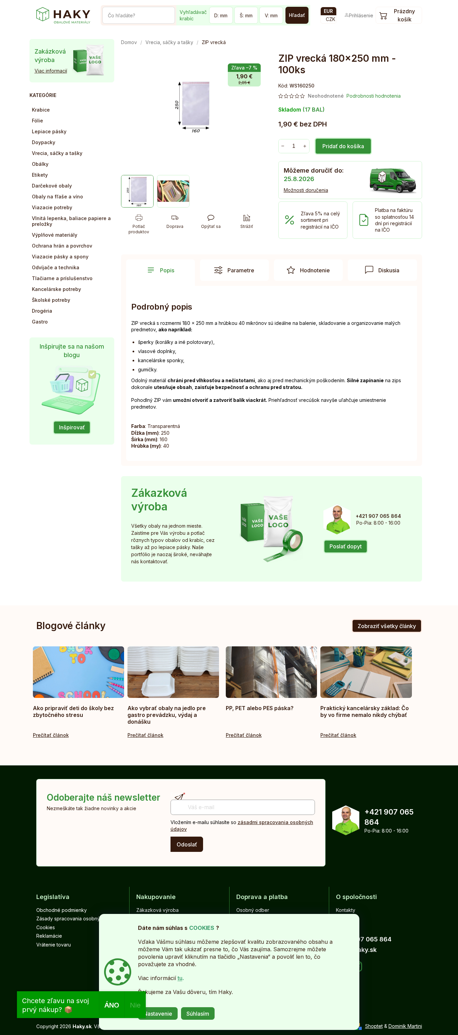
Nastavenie (157, 1013)
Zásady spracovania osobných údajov (79, 918)
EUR (328, 11)
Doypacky (43, 142)
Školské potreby (51, 300)
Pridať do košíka (343, 146)
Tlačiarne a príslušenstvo (62, 278)
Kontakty (345, 910)
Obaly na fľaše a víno (57, 196)
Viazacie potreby (52, 207)
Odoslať (187, 844)
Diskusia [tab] (388, 270)
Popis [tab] (167, 270)
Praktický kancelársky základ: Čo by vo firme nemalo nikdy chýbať (364, 711)
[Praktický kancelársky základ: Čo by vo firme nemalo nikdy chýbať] (366, 672)
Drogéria (42, 311)
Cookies (45, 927)
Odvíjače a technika (55, 267)
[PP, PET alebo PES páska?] (271, 672)
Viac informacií (51, 71)
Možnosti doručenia (306, 190)
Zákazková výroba (157, 910)
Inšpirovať (72, 427)
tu (180, 978)
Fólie (37, 120)
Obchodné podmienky (61, 910)
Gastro (40, 322)
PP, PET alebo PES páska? (260, 708)
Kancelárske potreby (56, 289)
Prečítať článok (51, 735)
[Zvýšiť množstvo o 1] (305, 146)
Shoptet (374, 1026)
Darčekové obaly (52, 186)
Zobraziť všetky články (387, 626)
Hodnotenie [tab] (315, 270)
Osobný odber (252, 910)
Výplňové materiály (54, 235)
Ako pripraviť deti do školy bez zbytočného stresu (73, 711)
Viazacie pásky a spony (60, 256)
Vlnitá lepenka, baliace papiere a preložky (71, 221)
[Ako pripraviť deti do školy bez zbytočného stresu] (78, 672)
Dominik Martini (405, 1026)
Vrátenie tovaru (53, 945)
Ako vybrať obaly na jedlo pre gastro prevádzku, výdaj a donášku (166, 715)
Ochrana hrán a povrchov (62, 246)
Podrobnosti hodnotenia (373, 96)
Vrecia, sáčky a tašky (57, 153)
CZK (330, 19)
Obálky (40, 164)
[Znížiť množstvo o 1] (283, 146)
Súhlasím (197, 1013)
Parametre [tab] (240, 270)
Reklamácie (49, 936)
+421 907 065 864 (389, 816)
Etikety (40, 175)
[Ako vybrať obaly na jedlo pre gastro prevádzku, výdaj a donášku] (173, 672)
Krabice (41, 110)
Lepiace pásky (49, 131)
